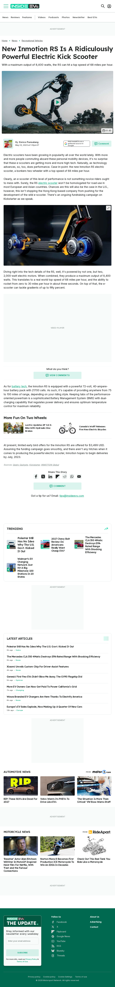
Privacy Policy (31, 959)
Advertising (95, 922)
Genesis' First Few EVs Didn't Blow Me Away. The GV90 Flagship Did (44, 676)
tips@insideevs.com (71, 495)
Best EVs (92, 17)
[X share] (43, 476)
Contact (94, 927)
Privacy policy (34, 977)
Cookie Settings (65, 977)
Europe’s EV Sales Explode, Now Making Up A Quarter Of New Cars (44, 706)
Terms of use (81, 977)
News (5, 17)
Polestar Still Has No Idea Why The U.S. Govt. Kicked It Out (40, 646)
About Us (94, 916)
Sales (18, 650)
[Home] (24, 6)
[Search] (103, 6)
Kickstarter (34, 464)
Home (4, 41)
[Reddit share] (64, 476)
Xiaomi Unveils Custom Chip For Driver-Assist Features (38, 666)
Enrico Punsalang (28, 142)
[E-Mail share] (79, 476)
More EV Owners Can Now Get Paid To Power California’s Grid (42, 686)
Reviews (15, 17)
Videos (42, 17)
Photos (66, 17)
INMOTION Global (50, 464)
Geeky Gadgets (20, 464)
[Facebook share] (36, 476)
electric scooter (48, 183)
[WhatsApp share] (72, 476)
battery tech (19, 386)
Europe (20, 710)
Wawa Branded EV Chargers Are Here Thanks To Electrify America (44, 696)
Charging (20, 690)
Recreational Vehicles (32, 41)
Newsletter (79, 17)
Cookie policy (49, 977)
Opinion (19, 680)
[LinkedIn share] (50, 476)
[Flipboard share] (57, 476)
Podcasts (54, 17)
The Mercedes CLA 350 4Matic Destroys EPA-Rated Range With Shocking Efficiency (53, 656)
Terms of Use (22, 962)
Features (27, 17)
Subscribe (22, 953)
